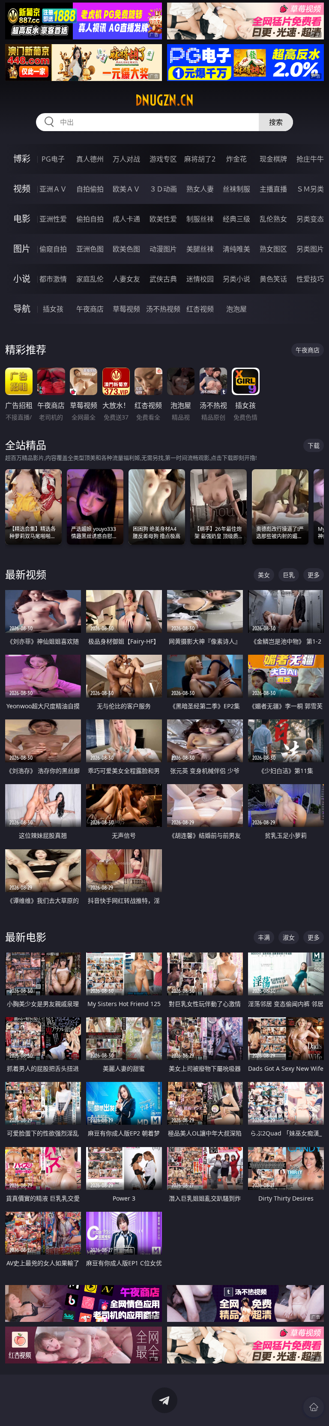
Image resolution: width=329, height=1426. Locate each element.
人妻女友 (126, 279)
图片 (21, 249)
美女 (264, 575)
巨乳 (289, 575)
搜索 (276, 122)
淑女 (289, 937)
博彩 (21, 159)
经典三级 (236, 219)
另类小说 (236, 279)
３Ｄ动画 (163, 189)
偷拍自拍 (90, 219)
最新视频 (25, 574)
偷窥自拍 (53, 249)
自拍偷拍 (90, 189)
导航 (21, 309)
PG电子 (53, 159)
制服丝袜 (200, 219)
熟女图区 (273, 249)
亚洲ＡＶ (53, 189)
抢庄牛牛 (310, 159)
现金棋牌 (273, 159)
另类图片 (310, 249)
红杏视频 (200, 309)
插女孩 (53, 309)
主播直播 (273, 189)
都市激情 (53, 279)
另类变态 (310, 219)
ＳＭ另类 (310, 189)
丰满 (264, 937)
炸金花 (236, 159)
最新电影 (25, 937)
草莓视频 (126, 309)
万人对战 (126, 159)
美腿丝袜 (200, 249)
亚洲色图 (90, 249)
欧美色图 (126, 249)
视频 (21, 189)
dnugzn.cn (164, 100)
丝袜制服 (236, 189)
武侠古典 (163, 279)
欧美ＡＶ (126, 189)
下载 (314, 445)
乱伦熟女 (273, 219)
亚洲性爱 (53, 219)
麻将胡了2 (199, 159)
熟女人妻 (200, 189)
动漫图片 (163, 249)
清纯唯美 (236, 249)
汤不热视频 (163, 309)
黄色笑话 (273, 279)
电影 (21, 219)
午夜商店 (90, 309)
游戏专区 (163, 159)
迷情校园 (200, 279)
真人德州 (90, 159)
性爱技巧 (310, 279)
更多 (314, 575)
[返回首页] (313, 1407)
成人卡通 (126, 219)
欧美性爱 (163, 219)
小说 (21, 279)
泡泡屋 (236, 309)
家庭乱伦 (90, 279)
